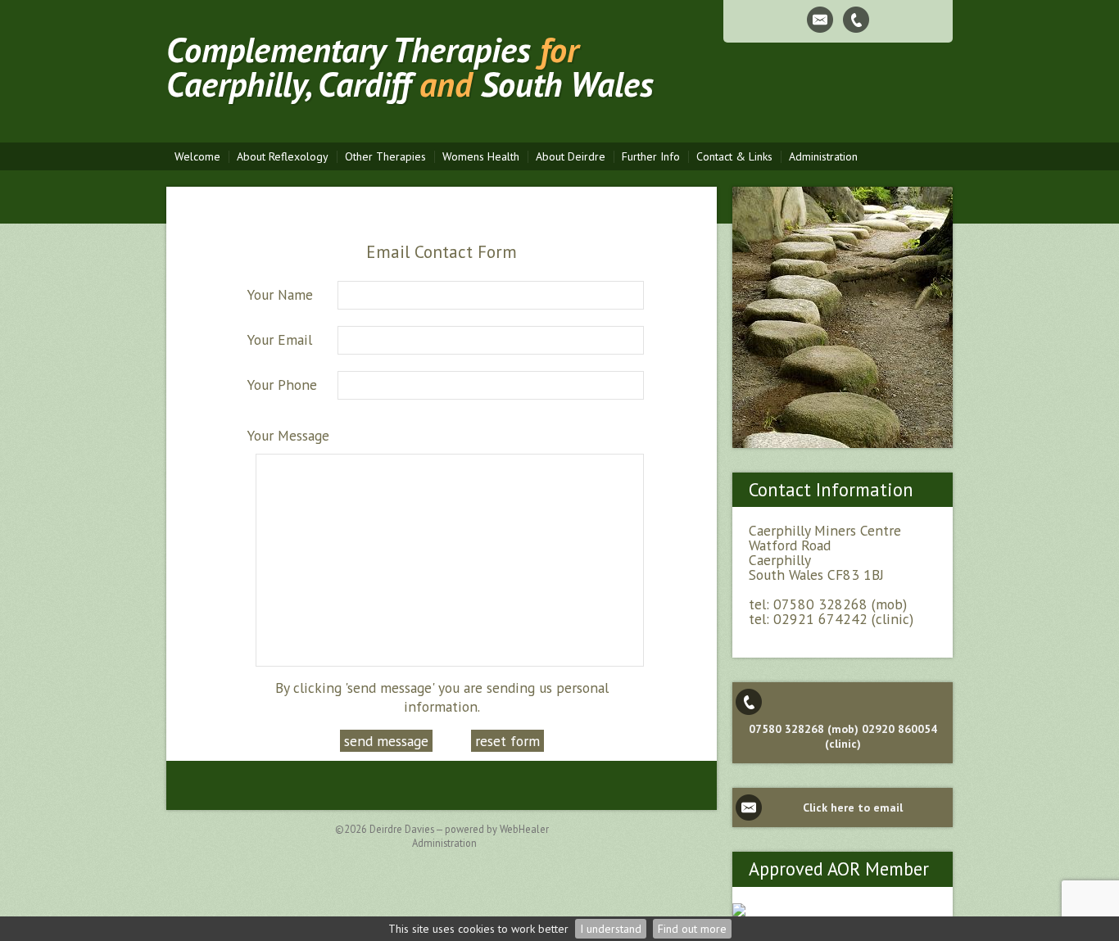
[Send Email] (820, 19)
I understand (610, 928)
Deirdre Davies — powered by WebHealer (459, 828)
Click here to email (853, 807)
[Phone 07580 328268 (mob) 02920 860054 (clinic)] (856, 19)
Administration (444, 842)
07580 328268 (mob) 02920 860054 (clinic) (843, 736)
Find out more (692, 928)
